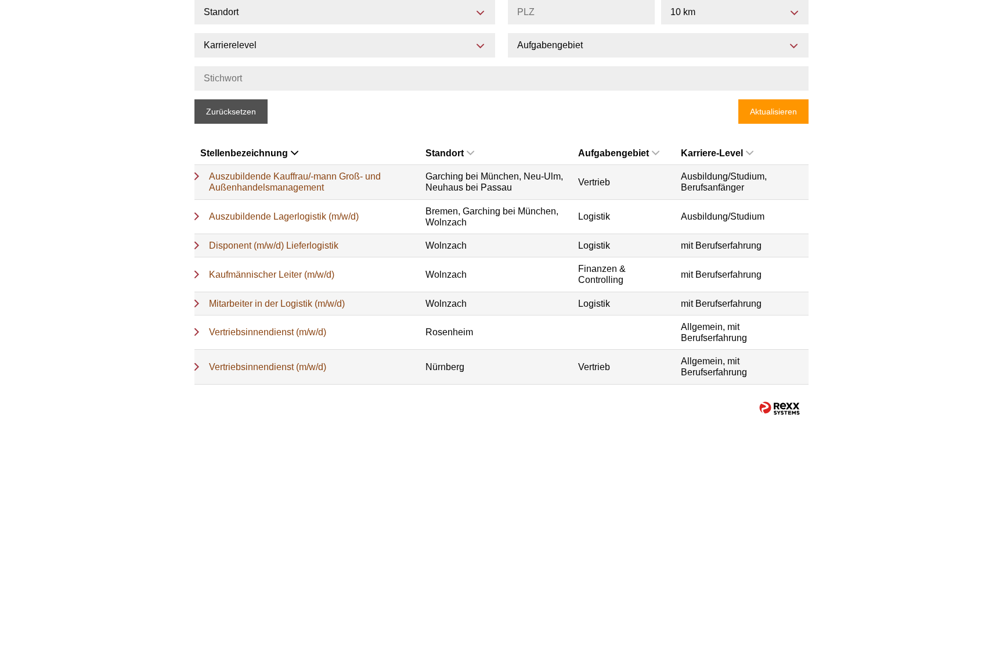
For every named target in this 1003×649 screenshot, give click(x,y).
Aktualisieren (773, 111)
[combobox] (735, 12)
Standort (444, 153)
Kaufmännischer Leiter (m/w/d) (271, 274)
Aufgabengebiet (613, 153)
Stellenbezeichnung (244, 153)
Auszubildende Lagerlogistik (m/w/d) (284, 216)
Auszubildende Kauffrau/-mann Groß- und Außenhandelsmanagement (295, 181)
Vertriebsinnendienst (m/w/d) (267, 332)
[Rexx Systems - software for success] (779, 408)
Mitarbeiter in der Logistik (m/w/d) (277, 304)
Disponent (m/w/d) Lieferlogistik (273, 245)
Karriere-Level (712, 153)
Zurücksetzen (231, 111)
